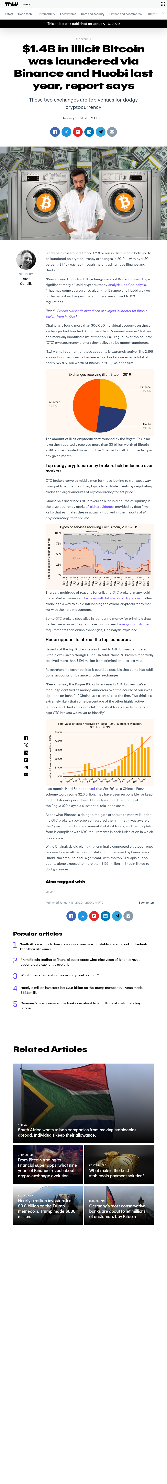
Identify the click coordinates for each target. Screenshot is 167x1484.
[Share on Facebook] (71, 916)
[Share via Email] (128, 916)
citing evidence (102, 506)
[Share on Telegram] (117, 916)
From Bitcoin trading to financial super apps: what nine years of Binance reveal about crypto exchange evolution (81, 962)
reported (88, 788)
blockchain (83, 39)
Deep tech (25, 14)
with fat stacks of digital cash (114, 598)
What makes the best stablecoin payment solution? (60, 975)
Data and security (92, 14)
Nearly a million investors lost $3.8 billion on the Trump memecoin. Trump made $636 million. (82, 990)
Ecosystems (68, 14)
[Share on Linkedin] (105, 916)
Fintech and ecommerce (125, 14)
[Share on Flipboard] (94, 916)
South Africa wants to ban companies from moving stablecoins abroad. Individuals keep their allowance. (83, 946)
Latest (9, 14)
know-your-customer (133, 624)
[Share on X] (83, 916)
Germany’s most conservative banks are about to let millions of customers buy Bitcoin (81, 1005)
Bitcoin (50, 892)
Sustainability (46, 14)
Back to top (146, 902)
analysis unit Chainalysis (127, 285)
